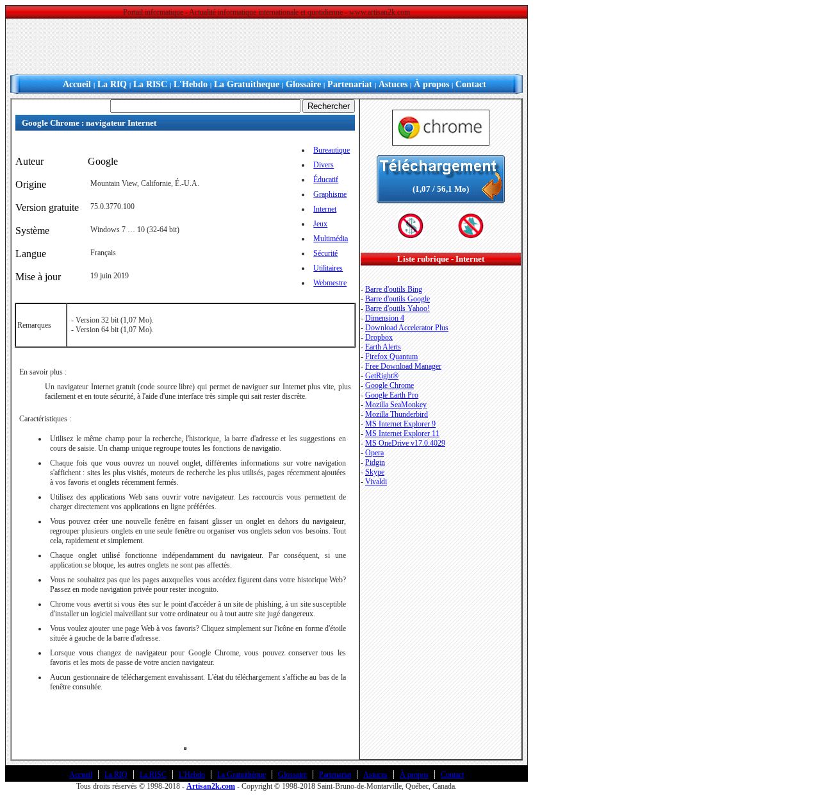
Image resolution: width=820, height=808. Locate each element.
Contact (470, 84)
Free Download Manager (403, 366)
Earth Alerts (383, 346)
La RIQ (112, 84)
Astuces (393, 84)
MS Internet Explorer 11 (402, 433)
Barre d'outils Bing (393, 289)
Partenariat (349, 84)
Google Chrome (389, 385)
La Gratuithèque (241, 774)
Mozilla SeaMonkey (396, 404)
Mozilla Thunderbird (396, 414)
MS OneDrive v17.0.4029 (405, 443)
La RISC (150, 84)
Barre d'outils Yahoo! (397, 308)
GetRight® (381, 375)
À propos (431, 84)
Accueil (77, 84)
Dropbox (379, 337)
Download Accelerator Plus (406, 327)
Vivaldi (376, 481)
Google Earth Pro (391, 395)
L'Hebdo (191, 84)
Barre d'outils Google (397, 298)
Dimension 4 (384, 318)
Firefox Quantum (391, 356)
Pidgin (375, 462)
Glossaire (303, 84)
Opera (374, 452)
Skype (374, 471)
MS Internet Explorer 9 (400, 423)
